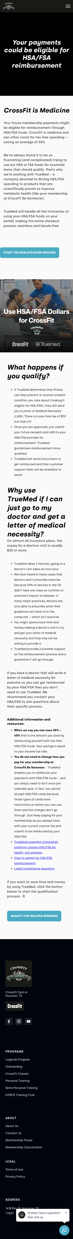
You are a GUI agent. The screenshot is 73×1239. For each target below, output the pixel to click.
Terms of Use (14, 1169)
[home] (8, 6)
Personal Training (17, 1081)
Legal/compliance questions (34, 868)
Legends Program (17, 1059)
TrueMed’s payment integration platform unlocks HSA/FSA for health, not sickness (36, 847)
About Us (11, 1126)
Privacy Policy (15, 1176)
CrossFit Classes (17, 1073)
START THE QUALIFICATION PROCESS (30, 252)
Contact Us (13, 1133)
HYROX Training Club (20, 1095)
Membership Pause (18, 1140)
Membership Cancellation (23, 1147)
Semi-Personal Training (21, 1088)
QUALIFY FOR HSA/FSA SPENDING (34, 916)
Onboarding (13, 1066)
